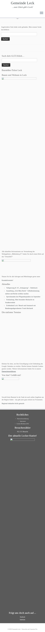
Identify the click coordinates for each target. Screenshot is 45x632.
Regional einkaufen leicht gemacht (13, 403)
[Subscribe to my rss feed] (2, 14)
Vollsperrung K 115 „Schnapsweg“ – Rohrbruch (21, 288)
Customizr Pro (33, 629)
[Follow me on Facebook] (6, 14)
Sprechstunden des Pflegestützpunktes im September (23, 297)
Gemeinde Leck (22, 3)
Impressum (23, 421)
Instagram (22, 619)
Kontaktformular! (7, 280)
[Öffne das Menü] (41, 13)
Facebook (22, 616)
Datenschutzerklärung (9, 371)
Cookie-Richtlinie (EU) (23, 423)
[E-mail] (4, 14)
